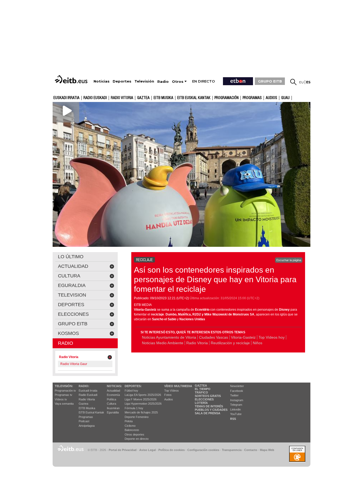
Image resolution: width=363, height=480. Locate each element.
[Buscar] (293, 82)
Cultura (111, 403)
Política (111, 399)
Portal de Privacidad (123, 450)
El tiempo (202, 389)
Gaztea (83, 403)
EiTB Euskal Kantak (91, 412)
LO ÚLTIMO (70, 256)
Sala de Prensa (207, 413)
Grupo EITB (72, 323)
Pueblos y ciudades (211, 409)
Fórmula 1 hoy (134, 408)
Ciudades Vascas (213, 337)
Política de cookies (171, 450)
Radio (65, 343)
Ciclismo (130, 425)
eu (301, 82)
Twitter (234, 395)
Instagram (236, 400)
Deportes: (133, 386)
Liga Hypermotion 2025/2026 (143, 403)
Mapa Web (267, 450)
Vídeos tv (61, 399)
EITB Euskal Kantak (193, 98)
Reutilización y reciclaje (230, 343)
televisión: (64, 386)
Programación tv (65, 390)
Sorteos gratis (208, 395)
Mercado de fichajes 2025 (141, 412)
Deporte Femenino (137, 417)
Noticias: (114, 386)
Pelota (129, 421)
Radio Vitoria (122, 98)
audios (271, 98)
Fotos (168, 394)
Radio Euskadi (95, 98)
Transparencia (232, 450)
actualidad (73, 266)
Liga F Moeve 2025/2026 (141, 399)
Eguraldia (113, 412)
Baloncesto (132, 430)
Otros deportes (134, 434)
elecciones (73, 314)
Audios (168, 399)
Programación (226, 98)
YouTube (236, 414)
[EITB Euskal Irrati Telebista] (72, 79)
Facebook (236, 390)
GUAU (285, 98)
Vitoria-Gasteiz (243, 337)
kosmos (68, 333)
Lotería (201, 402)
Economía (113, 394)
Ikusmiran (113, 408)
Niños (257, 343)
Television (72, 295)
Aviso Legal (147, 450)
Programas (252, 98)
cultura (69, 275)
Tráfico (201, 392)
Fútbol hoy (131, 390)
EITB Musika (163, 98)
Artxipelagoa (87, 425)
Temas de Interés (209, 406)
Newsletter (237, 386)
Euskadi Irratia (66, 98)
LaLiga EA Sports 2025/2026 (143, 394)
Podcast (84, 421)
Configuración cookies (203, 450)
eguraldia (72, 285)
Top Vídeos (171, 390)
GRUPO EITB (270, 81)
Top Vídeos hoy (272, 337)
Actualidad (113, 390)
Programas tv (63, 394)
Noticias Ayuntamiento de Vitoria (169, 337)
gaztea (143, 98)
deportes (71, 304)
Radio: (84, 386)
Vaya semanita (64, 403)
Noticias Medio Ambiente (162, 343)
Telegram (236, 404)
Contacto (250, 450)
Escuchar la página (288, 260)
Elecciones (204, 399)
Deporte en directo (137, 438)
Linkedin (235, 409)
